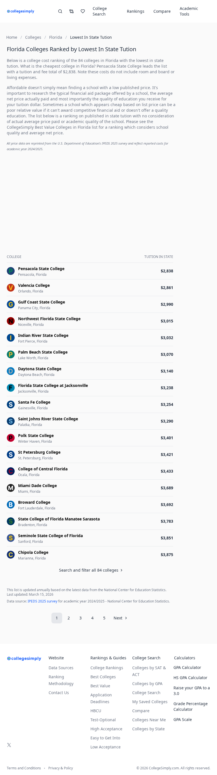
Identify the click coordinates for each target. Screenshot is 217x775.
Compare (162, 11)
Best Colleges (103, 676)
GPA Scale (182, 719)
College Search (146, 692)
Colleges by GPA (147, 683)
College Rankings (106, 667)
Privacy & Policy (60, 768)
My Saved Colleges (150, 701)
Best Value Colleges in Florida (63, 127)
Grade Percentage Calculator (190, 706)
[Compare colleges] (71, 11)
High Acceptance (106, 728)
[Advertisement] (91, 195)
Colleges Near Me (149, 719)
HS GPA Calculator (190, 677)
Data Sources (61, 667)
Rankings (135, 11)
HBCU (95, 710)
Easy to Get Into (105, 737)
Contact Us (59, 692)
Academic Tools (189, 11)
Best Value (100, 685)
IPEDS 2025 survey (42, 601)
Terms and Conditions (24, 768)
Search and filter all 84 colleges (88, 570)
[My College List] (82, 11)
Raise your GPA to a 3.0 (191, 690)
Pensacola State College (119, 66)
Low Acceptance (105, 747)
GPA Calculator (187, 667)
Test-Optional (103, 719)
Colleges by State (148, 728)
